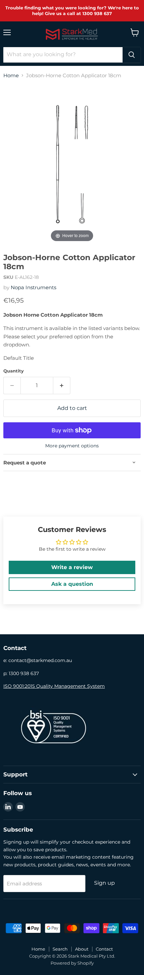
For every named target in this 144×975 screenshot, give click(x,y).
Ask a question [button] (72, 584)
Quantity (13, 370)
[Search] (132, 55)
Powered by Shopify (72, 963)
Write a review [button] (72, 567)
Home (11, 75)
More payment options (72, 445)
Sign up (104, 883)
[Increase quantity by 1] (61, 385)
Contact (104, 949)
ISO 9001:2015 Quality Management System (54, 686)
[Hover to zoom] (72, 163)
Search (60, 949)
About (81, 949)
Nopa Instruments (33, 287)
